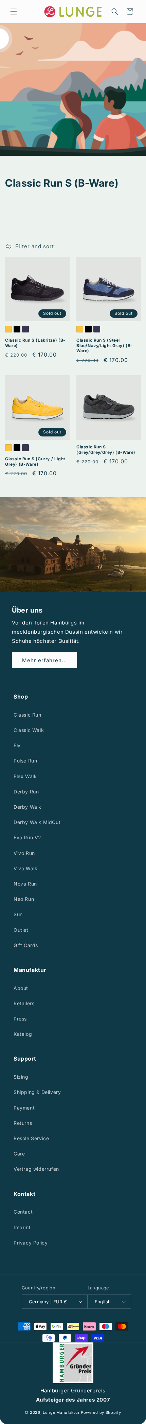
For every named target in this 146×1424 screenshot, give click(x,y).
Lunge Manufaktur (61, 1412)
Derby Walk (27, 807)
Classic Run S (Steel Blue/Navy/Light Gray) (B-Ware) (104, 345)
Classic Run (27, 715)
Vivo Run (24, 853)
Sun (18, 914)
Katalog (23, 1034)
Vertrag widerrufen (36, 1169)
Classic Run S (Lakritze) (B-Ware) (35, 343)
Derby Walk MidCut (37, 822)
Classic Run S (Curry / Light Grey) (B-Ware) (35, 461)
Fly (17, 745)
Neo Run (24, 899)
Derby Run (26, 791)
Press (20, 1019)
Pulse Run (25, 761)
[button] (13, 11)
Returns (23, 1123)
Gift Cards (26, 945)
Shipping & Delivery (37, 1092)
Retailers (24, 1003)
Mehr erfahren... (44, 660)
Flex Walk (25, 776)
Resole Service (31, 1138)
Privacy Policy (31, 1243)
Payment (24, 1108)
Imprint (22, 1227)
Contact (23, 1212)
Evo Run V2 (27, 837)
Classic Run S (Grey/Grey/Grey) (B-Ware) (105, 449)
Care (19, 1153)
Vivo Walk (25, 868)
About (21, 988)
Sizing (21, 1077)
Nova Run (25, 884)
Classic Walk (29, 730)
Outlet (21, 930)
